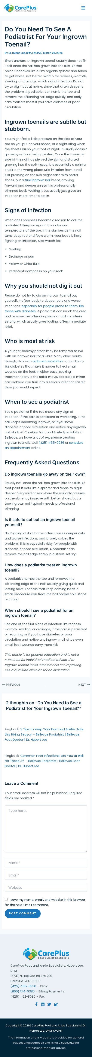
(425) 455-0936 (51, 442)
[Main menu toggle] (83, 7)
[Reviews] (56, 1004)
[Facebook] (36, 1004)
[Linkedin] (43, 1004)
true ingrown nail (37, 180)
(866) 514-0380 (22, 991)
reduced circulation (48, 361)
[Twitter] (49, 1004)
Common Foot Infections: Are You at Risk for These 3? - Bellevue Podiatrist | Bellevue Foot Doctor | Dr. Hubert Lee (44, 761)
